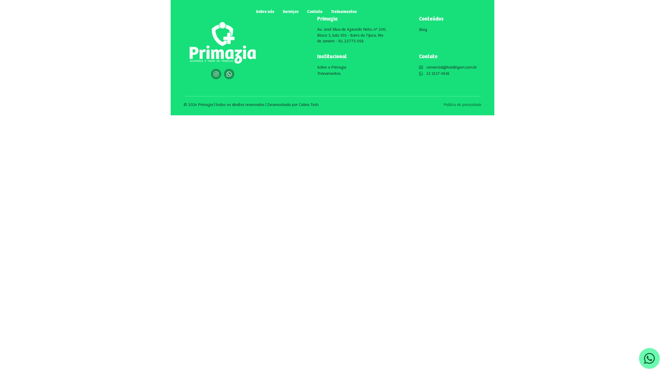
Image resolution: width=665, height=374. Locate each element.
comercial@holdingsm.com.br (451, 67)
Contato (314, 12)
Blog (423, 30)
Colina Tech (308, 105)
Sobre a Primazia (331, 67)
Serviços (291, 12)
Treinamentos (344, 12)
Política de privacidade (462, 105)
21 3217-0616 (437, 73)
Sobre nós (265, 12)
